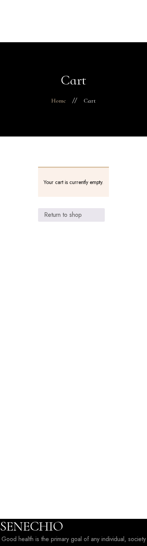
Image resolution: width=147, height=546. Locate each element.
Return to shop (63, 214)
